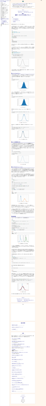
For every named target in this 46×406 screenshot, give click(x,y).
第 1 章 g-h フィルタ (3, 3)
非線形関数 (14, 21)
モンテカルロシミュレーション (16, 20)
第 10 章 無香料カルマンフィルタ (4, 12)
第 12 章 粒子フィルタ (3, 14)
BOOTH (23, 5)
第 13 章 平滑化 (2, 15)
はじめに (2, 2)
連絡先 (23, 398)
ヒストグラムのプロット (15, 18)
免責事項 (23, 397)
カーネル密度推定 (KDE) (15, 19)
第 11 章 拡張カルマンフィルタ (4, 13)
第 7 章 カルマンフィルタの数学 (4, 9)
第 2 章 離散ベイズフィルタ (4, 4)
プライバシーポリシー (23, 396)
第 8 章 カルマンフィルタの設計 (4, 10)
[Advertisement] (23, 312)
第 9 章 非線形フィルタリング (4, 11)
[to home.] (23, 1)
